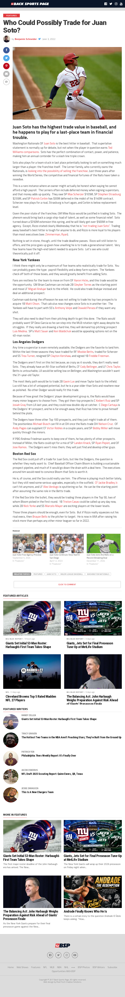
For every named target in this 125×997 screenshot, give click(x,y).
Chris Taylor (113, 366)
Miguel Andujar (37, 289)
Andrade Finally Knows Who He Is (85, 911)
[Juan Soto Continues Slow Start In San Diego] (67, 543)
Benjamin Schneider (26, 39)
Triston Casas (71, 501)
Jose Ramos (20, 447)
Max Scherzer (76, 194)
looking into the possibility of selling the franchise (58, 171)
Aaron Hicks (81, 280)
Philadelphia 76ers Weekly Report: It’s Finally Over (48, 755)
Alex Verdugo (51, 487)
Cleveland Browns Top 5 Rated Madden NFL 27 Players (31, 698)
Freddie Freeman (99, 356)
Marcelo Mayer (54, 506)
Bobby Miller (100, 428)
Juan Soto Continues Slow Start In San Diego (65, 556)
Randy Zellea (28, 715)
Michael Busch (41, 424)
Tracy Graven (29, 733)
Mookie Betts (85, 352)
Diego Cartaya (109, 405)
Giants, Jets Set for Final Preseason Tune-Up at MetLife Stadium (90, 645)
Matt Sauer (41, 331)
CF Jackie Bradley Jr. (106, 482)
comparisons (31, 152)
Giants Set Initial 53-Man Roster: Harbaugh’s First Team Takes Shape (28, 645)
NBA (59, 967)
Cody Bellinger (88, 366)
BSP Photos (84, 967)
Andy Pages (20, 428)
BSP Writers (99, 967)
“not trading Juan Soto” (95, 226)
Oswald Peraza (86, 308)
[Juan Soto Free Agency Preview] (30, 543)
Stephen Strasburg (109, 194)
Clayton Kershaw (61, 356)
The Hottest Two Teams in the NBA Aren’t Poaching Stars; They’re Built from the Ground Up (71, 737)
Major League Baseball (72, 574)
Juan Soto (49, 143)
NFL (7, 692)
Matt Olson (32, 303)
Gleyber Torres (82, 284)
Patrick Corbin (39, 198)
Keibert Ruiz (103, 400)
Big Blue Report (14, 638)
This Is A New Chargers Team (37, 792)
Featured (38, 574)
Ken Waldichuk (62, 331)
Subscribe (112, 967)
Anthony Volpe (63, 308)
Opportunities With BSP (63, 971)
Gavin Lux (69, 381)
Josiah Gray (19, 405)
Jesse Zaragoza (29, 788)
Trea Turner (28, 356)
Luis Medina (20, 331)
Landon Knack (82, 443)
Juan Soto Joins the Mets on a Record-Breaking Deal (100, 556)
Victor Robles (55, 428)
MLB (52, 967)
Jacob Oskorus (29, 770)
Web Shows (22, 967)
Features (35, 967)
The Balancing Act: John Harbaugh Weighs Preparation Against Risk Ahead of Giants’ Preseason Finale (92, 700)
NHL (66, 967)
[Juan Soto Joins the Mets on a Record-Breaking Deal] (104, 543)
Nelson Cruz (105, 424)
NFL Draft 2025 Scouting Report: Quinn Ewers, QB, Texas (52, 773)
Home (11, 967)
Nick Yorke (29, 506)
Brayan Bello (39, 516)
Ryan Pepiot (102, 443)
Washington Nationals (98, 574)
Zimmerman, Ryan (56, 234)
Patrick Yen (27, 752)
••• (73, 967)
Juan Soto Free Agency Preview (27, 554)
